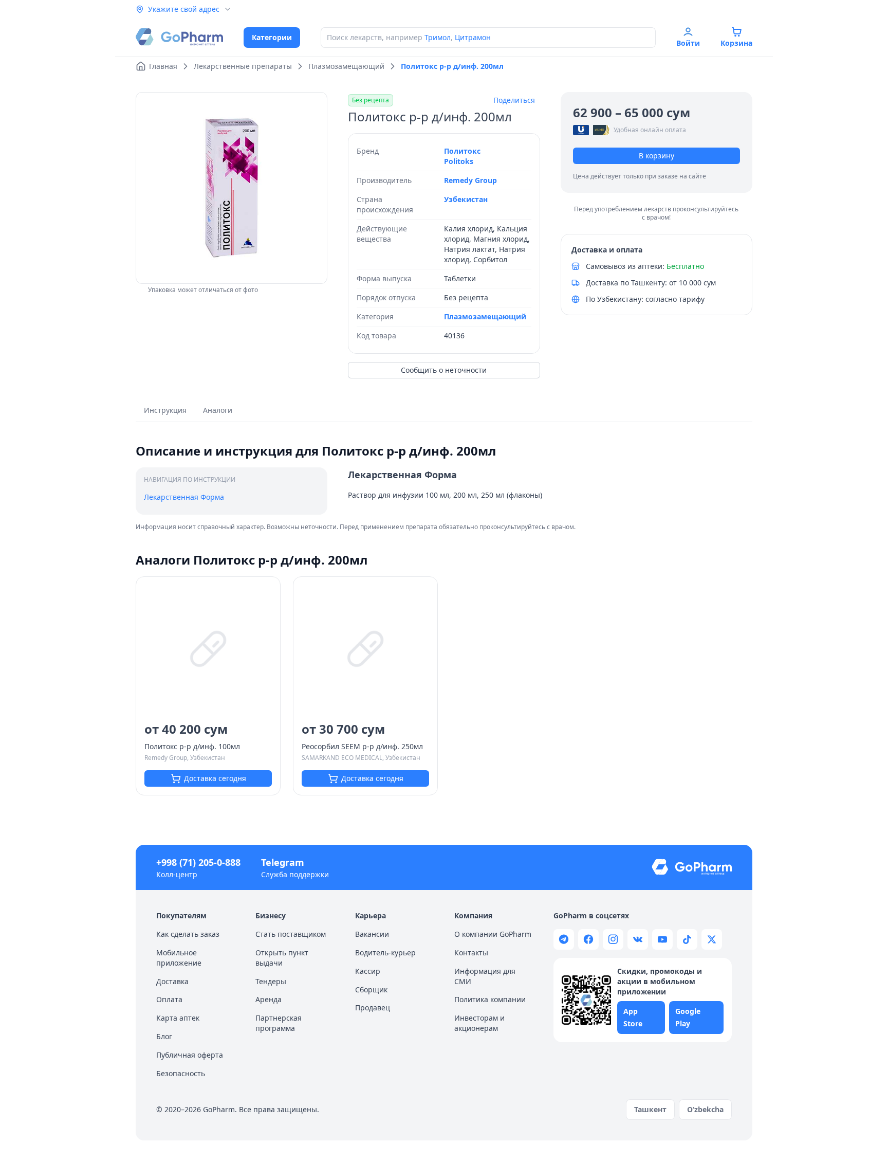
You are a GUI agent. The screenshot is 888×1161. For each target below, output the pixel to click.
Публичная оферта (189, 1055)
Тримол (437, 37)
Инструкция (165, 410)
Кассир (367, 971)
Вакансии (372, 934)
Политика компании (490, 999)
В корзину (656, 155)
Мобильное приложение (178, 958)
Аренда (268, 999)
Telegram (282, 862)
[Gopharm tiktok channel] (687, 939)
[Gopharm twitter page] (711, 939)
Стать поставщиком (290, 934)
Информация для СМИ (484, 976)
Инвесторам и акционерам (479, 1023)
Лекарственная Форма (184, 497)
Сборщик (371, 989)
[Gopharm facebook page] (588, 939)
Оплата (169, 999)
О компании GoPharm (492, 934)
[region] (231, 188)
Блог (164, 1036)
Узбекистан (466, 199)
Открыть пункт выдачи (281, 958)
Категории (272, 37)
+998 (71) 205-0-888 (198, 862)
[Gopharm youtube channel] (662, 939)
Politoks (458, 161)
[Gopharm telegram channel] (563, 939)
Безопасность (180, 1073)
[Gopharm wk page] (637, 939)
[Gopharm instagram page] (613, 939)
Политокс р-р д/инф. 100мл (192, 746)
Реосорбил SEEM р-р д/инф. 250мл (362, 746)
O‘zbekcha (705, 1109)
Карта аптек (177, 1018)
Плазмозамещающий (485, 316)
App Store (632, 1017)
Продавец (372, 1007)
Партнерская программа (278, 1023)
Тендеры (270, 981)
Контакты (471, 952)
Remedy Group (470, 180)
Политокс (462, 151)
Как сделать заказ (187, 934)
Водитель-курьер (385, 952)
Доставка (172, 981)
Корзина (736, 43)
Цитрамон (473, 37)
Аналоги (217, 410)
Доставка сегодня (215, 778)
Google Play (687, 1017)
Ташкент (650, 1109)
